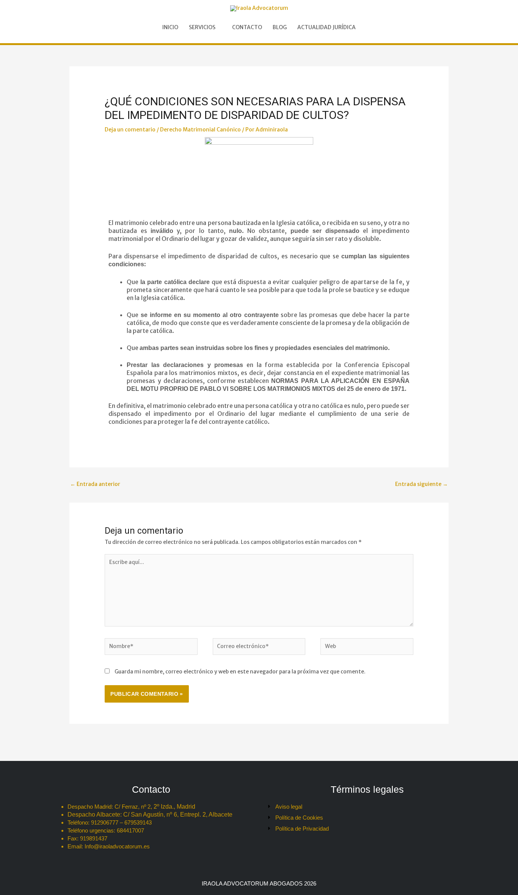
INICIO (170, 27)
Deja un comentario (130, 129)
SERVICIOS (202, 27)
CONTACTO (247, 27)
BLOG (280, 27)
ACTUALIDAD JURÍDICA (326, 27)
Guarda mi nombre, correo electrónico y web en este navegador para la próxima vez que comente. (240, 671)
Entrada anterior (95, 484)
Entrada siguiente (421, 484)
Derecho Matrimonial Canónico (200, 129)
